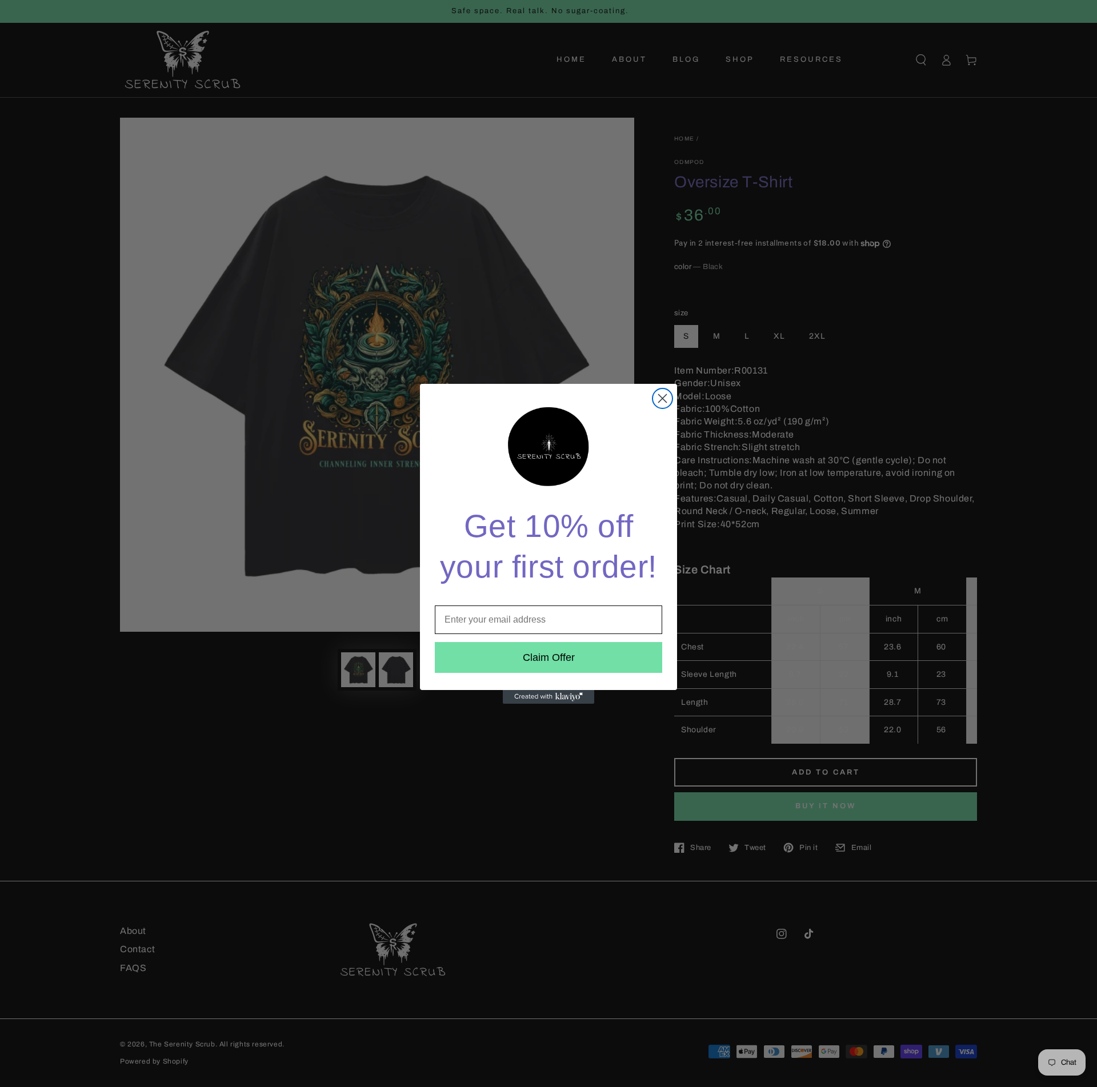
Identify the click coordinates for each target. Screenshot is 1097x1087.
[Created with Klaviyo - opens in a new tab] (548, 697)
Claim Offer (549, 657)
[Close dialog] (662, 398)
